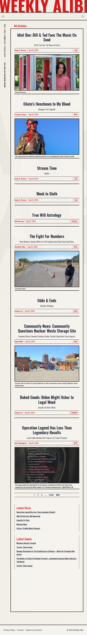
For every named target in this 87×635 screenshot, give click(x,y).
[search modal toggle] (83, 16)
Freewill (74, 221)
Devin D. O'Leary (20, 50)
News (75, 114)
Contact (20, 630)
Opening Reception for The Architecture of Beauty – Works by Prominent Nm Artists (46, 553)
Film (75, 50)
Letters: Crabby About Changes (28, 528)
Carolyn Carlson (20, 114)
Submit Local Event (34, 630)
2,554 (51, 495)
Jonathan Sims (19, 247)
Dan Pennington (20, 443)
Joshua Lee (18, 311)
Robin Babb (18, 341)
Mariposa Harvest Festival (26, 543)
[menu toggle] (3, 16)
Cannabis (74, 412)
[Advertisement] (47, 588)
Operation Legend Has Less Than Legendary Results (36, 512)
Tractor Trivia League (25, 547)
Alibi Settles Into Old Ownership (28, 516)
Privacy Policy (9, 630)
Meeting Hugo (22, 524)
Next (58, 495)
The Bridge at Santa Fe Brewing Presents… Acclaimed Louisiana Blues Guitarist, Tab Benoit (47, 560)
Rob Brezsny (19, 221)
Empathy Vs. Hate (23, 520)
